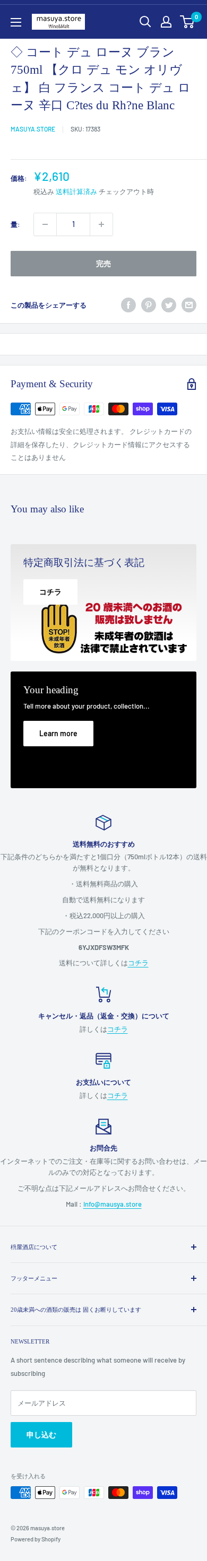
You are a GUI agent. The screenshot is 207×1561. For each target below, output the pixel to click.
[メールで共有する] (189, 305)
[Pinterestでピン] (148, 305)
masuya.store (33, 129)
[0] (187, 21)
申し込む (41, 1434)
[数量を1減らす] (45, 224)
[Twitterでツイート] (168, 305)
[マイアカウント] (166, 22)
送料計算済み (76, 191)
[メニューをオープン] (16, 22)
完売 (103, 263)
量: (15, 224)
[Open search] (145, 22)
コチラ (138, 962)
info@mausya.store (112, 1204)
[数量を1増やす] (101, 224)
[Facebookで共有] (128, 305)
